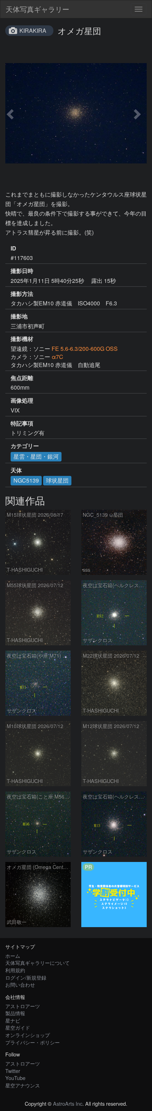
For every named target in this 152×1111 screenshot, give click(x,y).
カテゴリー (25, 446)
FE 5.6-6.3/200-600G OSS (85, 349)
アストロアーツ (22, 1006)
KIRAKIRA (32, 30)
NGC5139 (26, 480)
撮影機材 (22, 339)
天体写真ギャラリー (37, 9)
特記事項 (22, 423)
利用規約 (15, 970)
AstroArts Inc (67, 1103)
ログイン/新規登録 (25, 977)
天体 (16, 470)
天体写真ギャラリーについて (37, 962)
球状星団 (57, 480)
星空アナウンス (22, 1085)
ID (13, 248)
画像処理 (22, 400)
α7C (57, 357)
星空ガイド (17, 1027)
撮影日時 (22, 271)
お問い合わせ (20, 984)
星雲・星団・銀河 (36, 456)
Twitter (12, 1070)
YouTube (15, 1077)
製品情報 (15, 1013)
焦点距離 (22, 378)
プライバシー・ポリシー (32, 1042)
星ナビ (12, 1020)
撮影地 (19, 316)
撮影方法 (22, 294)
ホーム (12, 955)
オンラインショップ (27, 1034)
